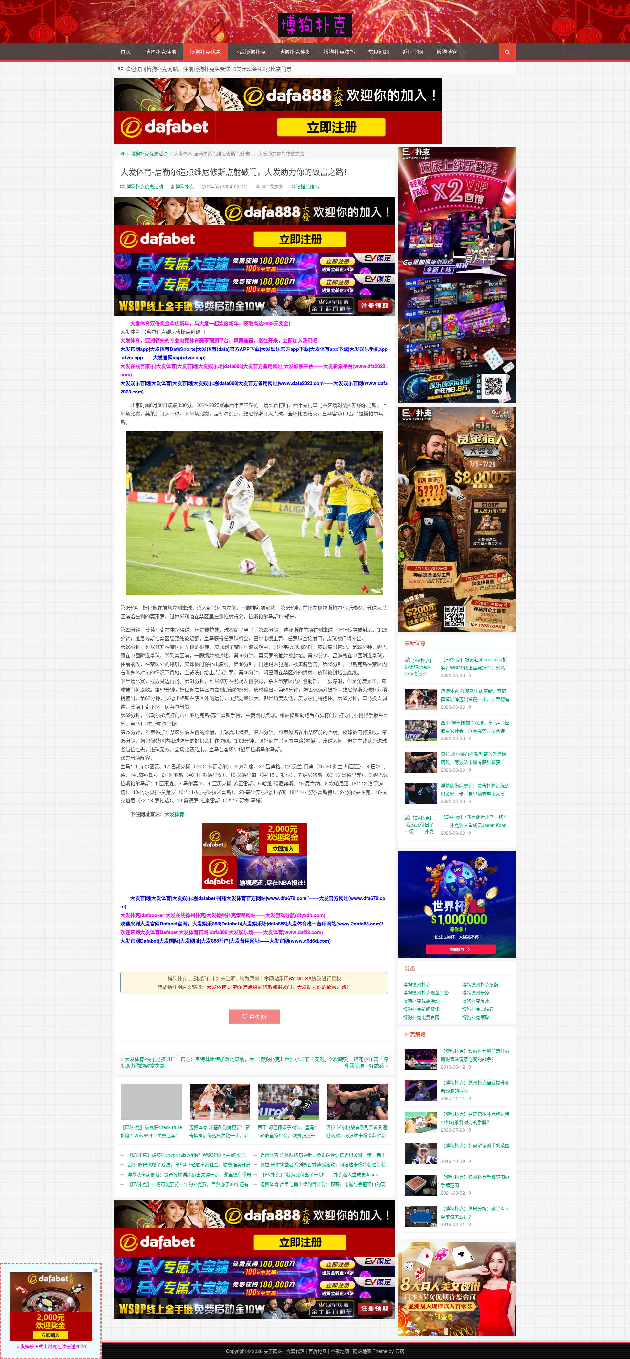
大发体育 (174, 814)
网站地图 (362, 1351)
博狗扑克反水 (476, 1000)
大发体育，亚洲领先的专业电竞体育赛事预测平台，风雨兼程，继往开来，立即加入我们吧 (218, 340)
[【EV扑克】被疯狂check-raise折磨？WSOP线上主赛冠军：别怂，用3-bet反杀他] (151, 1100)
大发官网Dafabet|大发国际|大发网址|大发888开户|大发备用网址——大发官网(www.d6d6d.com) (225, 940)
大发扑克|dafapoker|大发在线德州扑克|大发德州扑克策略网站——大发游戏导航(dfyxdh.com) (222, 915)
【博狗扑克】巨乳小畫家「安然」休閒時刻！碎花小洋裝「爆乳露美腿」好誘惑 (321, 1062)
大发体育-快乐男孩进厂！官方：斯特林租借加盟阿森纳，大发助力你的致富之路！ (187, 1062)
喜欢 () (257, 1016)
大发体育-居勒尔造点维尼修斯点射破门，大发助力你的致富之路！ (235, 171)
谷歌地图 (340, 1351)
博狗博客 (446, 51)
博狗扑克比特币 (478, 1009)
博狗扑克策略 (476, 1017)
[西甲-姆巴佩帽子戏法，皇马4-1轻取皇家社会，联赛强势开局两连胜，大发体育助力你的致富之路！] (288, 1100)
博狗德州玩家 (476, 992)
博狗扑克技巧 (339, 51)
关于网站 (273, 1351)
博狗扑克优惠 (205, 51)
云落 (399, 1351)
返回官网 (412, 51)
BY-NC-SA (300, 978)
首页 (125, 51)
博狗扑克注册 (161, 51)
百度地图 (317, 1351)
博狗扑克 (185, 186)
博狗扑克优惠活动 (149, 153)
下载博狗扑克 (250, 51)
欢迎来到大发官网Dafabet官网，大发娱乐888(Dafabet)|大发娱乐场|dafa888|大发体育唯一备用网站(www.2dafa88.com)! (251, 923)
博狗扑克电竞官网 (421, 1017)
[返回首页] (122, 153)
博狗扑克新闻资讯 (421, 1009)
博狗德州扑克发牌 (480, 984)
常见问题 (378, 51)
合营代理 (295, 1351)
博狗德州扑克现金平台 (426, 992)
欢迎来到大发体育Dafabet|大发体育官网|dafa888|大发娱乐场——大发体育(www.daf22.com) (221, 932)
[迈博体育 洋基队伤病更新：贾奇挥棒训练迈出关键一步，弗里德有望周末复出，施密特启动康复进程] (220, 1100)
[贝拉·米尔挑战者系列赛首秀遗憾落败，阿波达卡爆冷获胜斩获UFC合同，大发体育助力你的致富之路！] (357, 1100)
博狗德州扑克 (416, 984)
